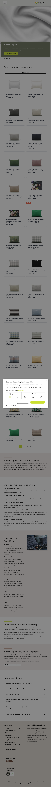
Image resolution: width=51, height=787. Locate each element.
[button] (12, 405)
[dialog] (25, 393)
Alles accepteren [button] (37, 402)
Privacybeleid (21, 390)
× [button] (46, 380)
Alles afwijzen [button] (23, 402)
